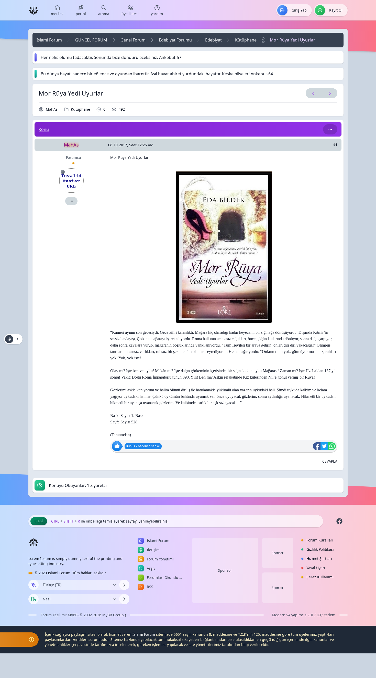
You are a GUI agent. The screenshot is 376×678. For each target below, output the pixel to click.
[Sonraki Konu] (328, 93)
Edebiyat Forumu (175, 40)
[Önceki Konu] (313, 93)
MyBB (73, 614)
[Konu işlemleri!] (13, 339)
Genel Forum (133, 40)
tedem (329, 614)
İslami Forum (49, 40)
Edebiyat (213, 40)
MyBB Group (113, 614)
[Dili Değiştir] (124, 585)
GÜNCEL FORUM (91, 40)
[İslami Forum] (33, 10)
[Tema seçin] (33, 599)
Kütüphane (246, 40)
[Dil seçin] (33, 585)
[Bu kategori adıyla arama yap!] (330, 129)
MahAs (52, 109)
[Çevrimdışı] (63, 172)
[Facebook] (339, 521)
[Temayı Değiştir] (124, 599)
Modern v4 (281, 614)
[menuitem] (57, 10)
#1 (335, 145)
